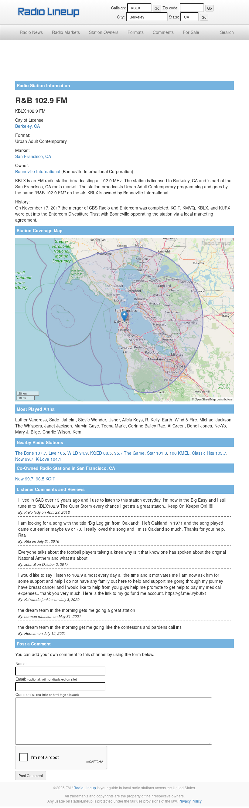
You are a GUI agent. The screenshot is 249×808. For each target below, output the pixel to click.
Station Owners (103, 32)
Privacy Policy (190, 800)
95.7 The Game (129, 453)
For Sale (191, 32)
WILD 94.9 (77, 453)
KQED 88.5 (101, 453)
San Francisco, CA (33, 156)
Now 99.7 (24, 459)
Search (227, 32)
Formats (136, 32)
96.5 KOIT (45, 479)
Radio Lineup (84, 787)
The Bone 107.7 (30, 453)
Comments (163, 32)
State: (174, 17)
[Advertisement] (124, 63)
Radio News (31, 32)
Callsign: (118, 8)
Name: (21, 663)
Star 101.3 (157, 453)
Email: (46, 679)
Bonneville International (37, 171)
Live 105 (57, 453)
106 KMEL (179, 453)
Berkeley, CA (27, 126)
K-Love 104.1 (48, 459)
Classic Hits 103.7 (209, 453)
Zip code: (170, 8)
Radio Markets (66, 32)
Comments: (47, 694)
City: (121, 17)
